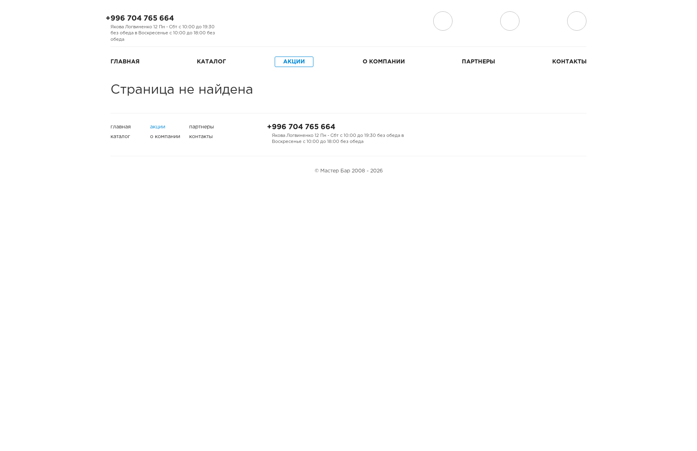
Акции (294, 61)
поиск (510, 21)
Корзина (577, 21)
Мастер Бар (348, 23)
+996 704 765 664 (140, 18)
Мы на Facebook (234, 21)
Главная (125, 61)
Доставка (443, 21)
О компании (384, 61)
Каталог (211, 61)
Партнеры (478, 61)
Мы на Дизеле (277, 21)
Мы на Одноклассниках (259, 21)
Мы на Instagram (246, 21)
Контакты (569, 61)
